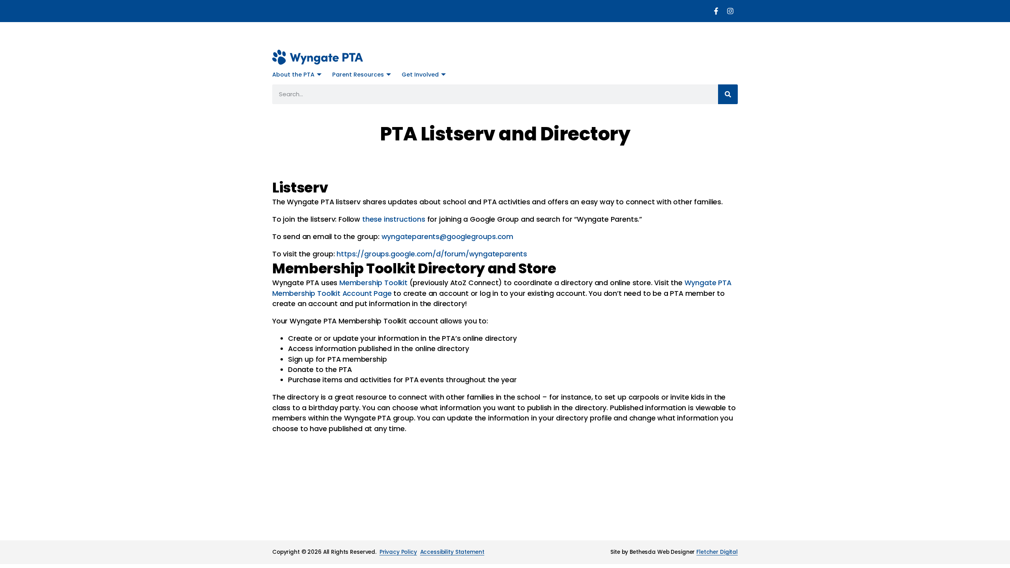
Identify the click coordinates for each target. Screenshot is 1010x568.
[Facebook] (716, 11)
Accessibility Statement (452, 552)
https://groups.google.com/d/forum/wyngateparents (432, 254)
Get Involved (420, 74)
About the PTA (293, 74)
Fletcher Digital (717, 552)
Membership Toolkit (374, 283)
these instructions (393, 219)
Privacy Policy (398, 552)
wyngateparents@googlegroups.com (448, 236)
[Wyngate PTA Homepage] (317, 57)
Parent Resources (358, 74)
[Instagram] (730, 11)
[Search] (728, 94)
